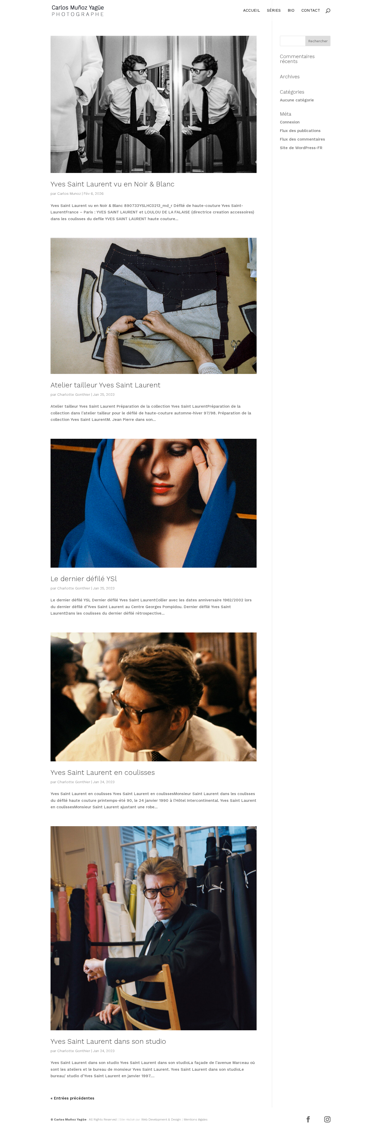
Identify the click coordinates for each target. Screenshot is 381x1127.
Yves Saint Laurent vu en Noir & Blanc (112, 184)
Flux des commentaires (302, 139)
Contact (310, 11)
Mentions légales (195, 1119)
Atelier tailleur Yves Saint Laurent (105, 385)
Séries (274, 11)
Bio (291, 11)
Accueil (251, 11)
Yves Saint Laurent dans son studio (108, 1041)
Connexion (290, 122)
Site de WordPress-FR (301, 147)
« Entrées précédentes (72, 1098)
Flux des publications (300, 130)
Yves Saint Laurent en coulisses (103, 772)
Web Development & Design (161, 1119)
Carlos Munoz (69, 193)
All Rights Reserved (103, 1119)
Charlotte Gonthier (73, 394)
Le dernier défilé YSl (84, 579)
